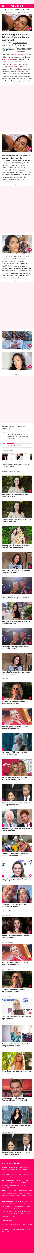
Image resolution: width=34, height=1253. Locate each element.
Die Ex (13, 64)
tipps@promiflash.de (9, 466)
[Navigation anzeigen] (2, 6)
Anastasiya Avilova (16, 55)
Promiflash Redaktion (20, 43)
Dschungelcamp (7, 59)
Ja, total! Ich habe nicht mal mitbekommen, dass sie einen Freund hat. (17, 436)
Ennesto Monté (14, 67)
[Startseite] (17, 6)
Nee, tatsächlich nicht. (15, 445)
